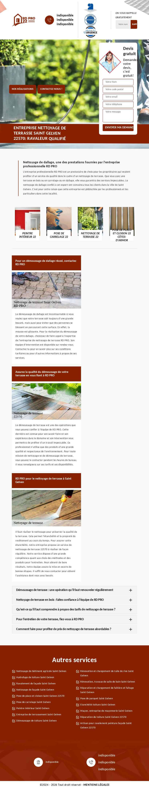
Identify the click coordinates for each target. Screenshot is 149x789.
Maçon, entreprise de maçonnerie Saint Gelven (106, 711)
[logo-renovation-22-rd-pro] (24, 20)
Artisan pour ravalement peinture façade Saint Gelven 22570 (106, 725)
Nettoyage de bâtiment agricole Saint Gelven (41, 671)
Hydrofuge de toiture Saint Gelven (35, 677)
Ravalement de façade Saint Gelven (36, 683)
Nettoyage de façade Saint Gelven (35, 690)
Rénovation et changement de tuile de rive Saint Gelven (107, 673)
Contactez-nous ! (51, 89)
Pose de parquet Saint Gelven (96, 698)
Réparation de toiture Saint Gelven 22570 (103, 717)
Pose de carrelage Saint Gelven (33, 702)
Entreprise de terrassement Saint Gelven (38, 714)
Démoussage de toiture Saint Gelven (36, 720)
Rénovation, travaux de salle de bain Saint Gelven (107, 681)
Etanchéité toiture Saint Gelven (97, 704)
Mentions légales (96, 785)
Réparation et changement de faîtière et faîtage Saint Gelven (107, 690)
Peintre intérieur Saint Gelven (32, 708)
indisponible (65, 15)
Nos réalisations (22, 89)
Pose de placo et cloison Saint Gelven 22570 (40, 696)
